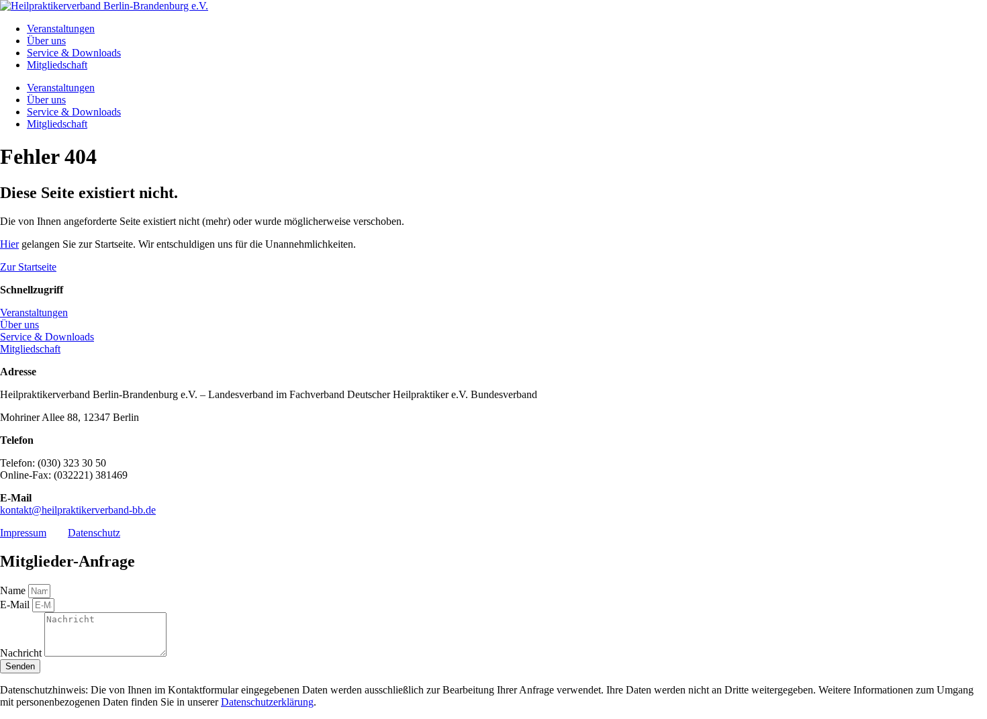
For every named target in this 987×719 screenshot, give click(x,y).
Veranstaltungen (61, 28)
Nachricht (22, 653)
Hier (9, 244)
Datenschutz (94, 532)
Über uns (46, 40)
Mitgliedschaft (57, 64)
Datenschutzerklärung (267, 702)
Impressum (23, 532)
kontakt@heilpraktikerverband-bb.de (78, 510)
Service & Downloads (74, 52)
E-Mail (16, 604)
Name (14, 590)
